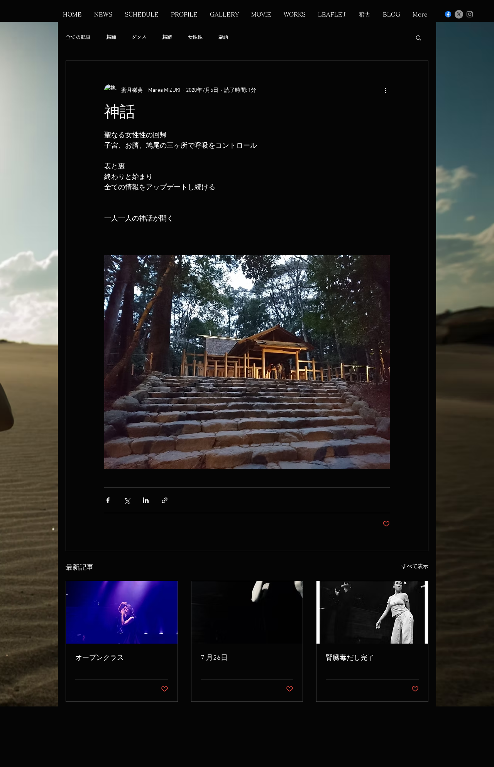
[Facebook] (448, 14)
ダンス (139, 37)
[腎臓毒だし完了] (372, 612)
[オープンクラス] (122, 612)
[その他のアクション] (385, 90)
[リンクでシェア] (164, 500)
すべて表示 (414, 566)
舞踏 (167, 37)
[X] (459, 14)
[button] (418, 37)
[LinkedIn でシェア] (145, 500)
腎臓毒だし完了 (350, 658)
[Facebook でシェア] (108, 500)
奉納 (223, 37)
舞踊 (111, 37)
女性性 (195, 37)
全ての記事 (78, 37)
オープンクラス (99, 658)
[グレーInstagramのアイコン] (469, 14)
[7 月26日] (247, 612)
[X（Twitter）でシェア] (126, 500)
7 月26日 (214, 658)
